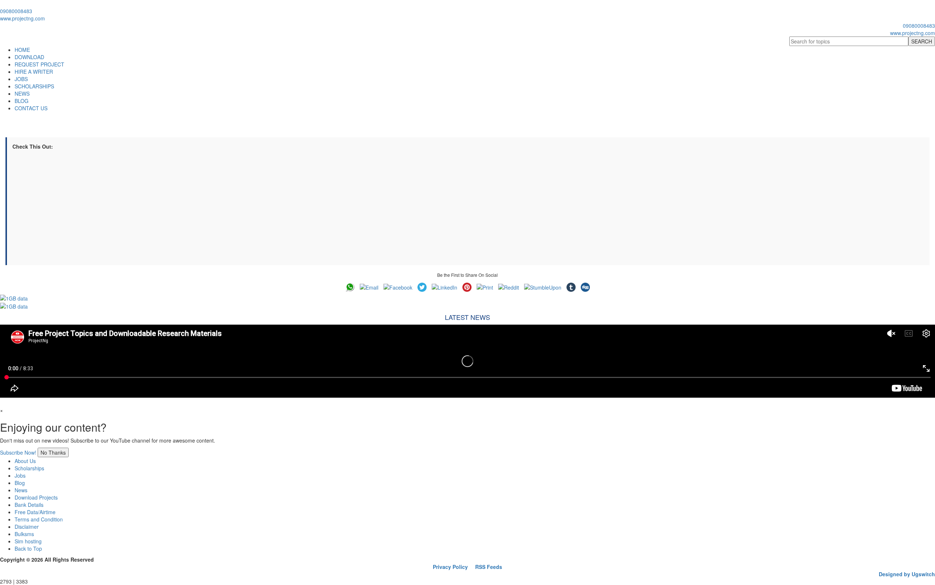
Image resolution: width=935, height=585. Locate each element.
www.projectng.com (22, 18)
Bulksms (24, 534)
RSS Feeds (488, 566)
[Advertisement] (231, 208)
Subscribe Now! (18, 452)
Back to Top (28, 548)
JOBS (21, 79)
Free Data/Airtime (35, 512)
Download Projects (36, 497)
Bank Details (29, 504)
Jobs (20, 475)
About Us (25, 460)
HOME (22, 49)
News (21, 490)
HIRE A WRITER (34, 71)
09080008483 (16, 11)
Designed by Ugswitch (907, 574)
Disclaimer (27, 526)
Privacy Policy (450, 566)
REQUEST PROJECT (39, 64)
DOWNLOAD (29, 57)
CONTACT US (31, 108)
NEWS (22, 93)
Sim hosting (28, 541)
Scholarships (29, 468)
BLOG (21, 100)
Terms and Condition (39, 519)
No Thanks (53, 452)
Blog (20, 482)
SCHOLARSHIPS (34, 86)
